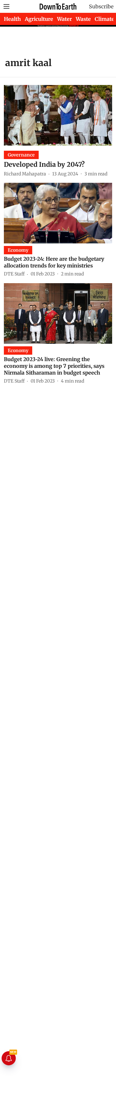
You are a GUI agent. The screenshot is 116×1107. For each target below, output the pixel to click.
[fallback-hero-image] (58, 115)
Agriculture (39, 19)
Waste (83, 19)
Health (12, 19)
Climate (104, 19)
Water (64, 19)
